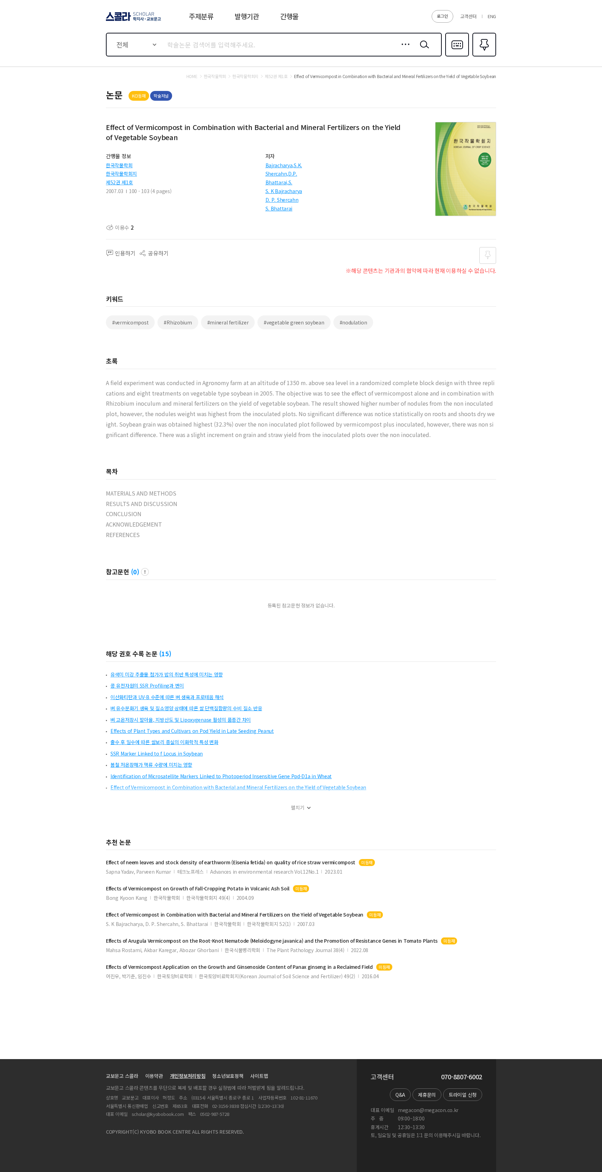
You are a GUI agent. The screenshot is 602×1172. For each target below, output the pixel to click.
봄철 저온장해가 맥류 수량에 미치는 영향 (151, 764)
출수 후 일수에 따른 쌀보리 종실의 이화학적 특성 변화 (164, 741)
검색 (422, 49)
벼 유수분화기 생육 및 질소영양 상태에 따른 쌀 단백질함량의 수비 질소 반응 (186, 708)
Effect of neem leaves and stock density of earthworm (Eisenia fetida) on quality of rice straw (230, 862)
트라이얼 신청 (463, 1094)
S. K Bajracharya (283, 190)
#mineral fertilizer (228, 322)
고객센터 (468, 16)
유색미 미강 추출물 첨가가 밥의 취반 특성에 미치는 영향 (166, 674)
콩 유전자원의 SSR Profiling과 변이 (147, 685)
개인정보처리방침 (188, 1075)
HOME (192, 76)
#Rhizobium (178, 322)
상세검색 (403, 49)
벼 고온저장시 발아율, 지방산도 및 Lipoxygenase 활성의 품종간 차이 (180, 719)
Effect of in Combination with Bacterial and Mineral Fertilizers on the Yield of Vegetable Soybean (234, 914)
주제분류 (201, 16)
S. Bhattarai (279, 208)
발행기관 (246, 16)
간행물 (289, 16)
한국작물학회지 (121, 173)
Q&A (400, 1094)
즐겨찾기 (483, 55)
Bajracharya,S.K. (283, 165)
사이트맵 (259, 1075)
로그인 (442, 16)
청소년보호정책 (227, 1075)
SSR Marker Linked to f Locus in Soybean (156, 753)
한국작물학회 (119, 165)
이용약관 (154, 1075)
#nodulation (353, 322)
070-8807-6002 (461, 1077)
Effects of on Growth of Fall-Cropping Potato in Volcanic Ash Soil (198, 888)
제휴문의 (427, 1094)
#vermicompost (130, 322)
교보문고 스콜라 (122, 1075)
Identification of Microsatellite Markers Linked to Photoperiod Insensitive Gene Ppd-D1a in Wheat (221, 776)
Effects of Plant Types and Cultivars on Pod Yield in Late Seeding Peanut (192, 730)
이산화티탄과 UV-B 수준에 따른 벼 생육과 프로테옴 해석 (167, 697)
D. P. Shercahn (282, 199)
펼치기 (297, 808)
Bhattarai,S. (279, 182)
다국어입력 (457, 55)
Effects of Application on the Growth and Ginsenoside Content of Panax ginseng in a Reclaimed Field (239, 967)
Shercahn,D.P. (281, 173)
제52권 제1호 (119, 182)
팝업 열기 (145, 572)
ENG (492, 16)
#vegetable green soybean (294, 322)
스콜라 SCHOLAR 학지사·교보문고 (133, 20)
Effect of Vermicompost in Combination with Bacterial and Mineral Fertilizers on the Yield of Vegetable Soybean (238, 787)
